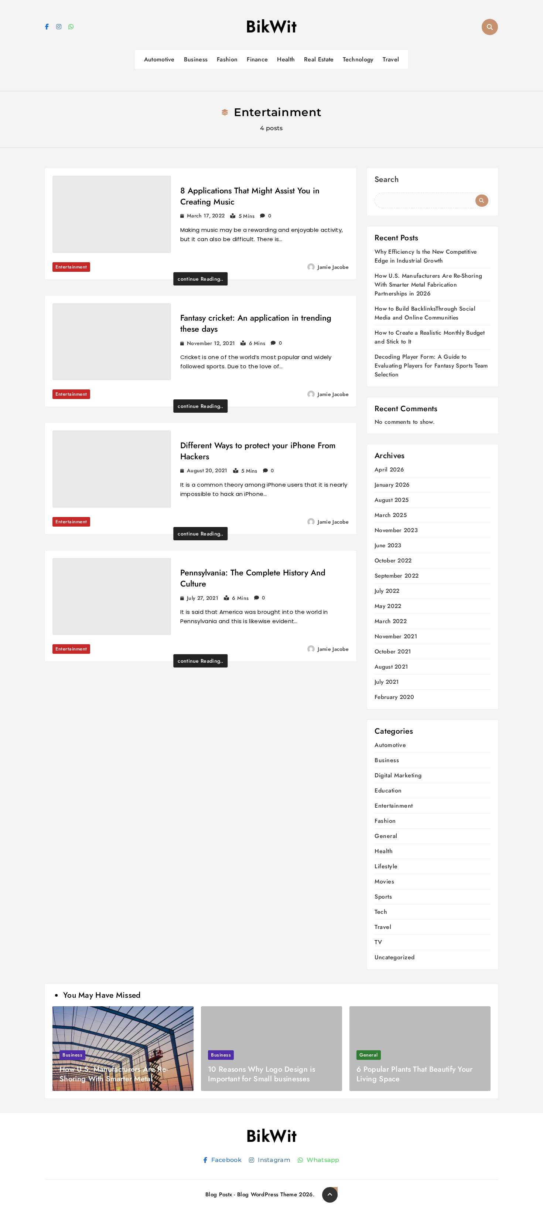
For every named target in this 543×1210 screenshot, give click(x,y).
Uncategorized (395, 957)
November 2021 (396, 636)
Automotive (159, 59)
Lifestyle (386, 866)
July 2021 (387, 682)
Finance (257, 59)
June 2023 (388, 546)
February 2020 (394, 697)
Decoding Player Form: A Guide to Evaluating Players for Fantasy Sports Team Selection (431, 365)
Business (196, 59)
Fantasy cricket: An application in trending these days (255, 323)
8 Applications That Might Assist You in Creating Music (250, 196)
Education (388, 790)
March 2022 (391, 621)
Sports (383, 896)
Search (387, 180)
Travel (391, 59)
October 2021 (393, 652)
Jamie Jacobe (333, 267)
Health (286, 59)
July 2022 (387, 591)
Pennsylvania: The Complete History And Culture (252, 578)
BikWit (271, 26)
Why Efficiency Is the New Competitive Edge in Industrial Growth (426, 256)
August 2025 (392, 500)
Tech (381, 912)
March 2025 (391, 515)
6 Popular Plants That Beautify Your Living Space (414, 1074)
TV (378, 942)
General (386, 836)
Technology (358, 59)
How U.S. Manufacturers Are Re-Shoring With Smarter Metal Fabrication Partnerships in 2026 (428, 284)
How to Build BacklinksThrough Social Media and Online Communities (425, 313)
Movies (384, 881)
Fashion (227, 59)
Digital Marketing (398, 775)
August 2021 (391, 667)
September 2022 (397, 576)
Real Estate (319, 59)
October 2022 (393, 561)
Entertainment (71, 266)
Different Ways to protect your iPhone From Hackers (258, 450)
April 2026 (389, 470)
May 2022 (388, 606)
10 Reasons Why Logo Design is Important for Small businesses (261, 1074)
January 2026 (392, 485)
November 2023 (396, 530)
